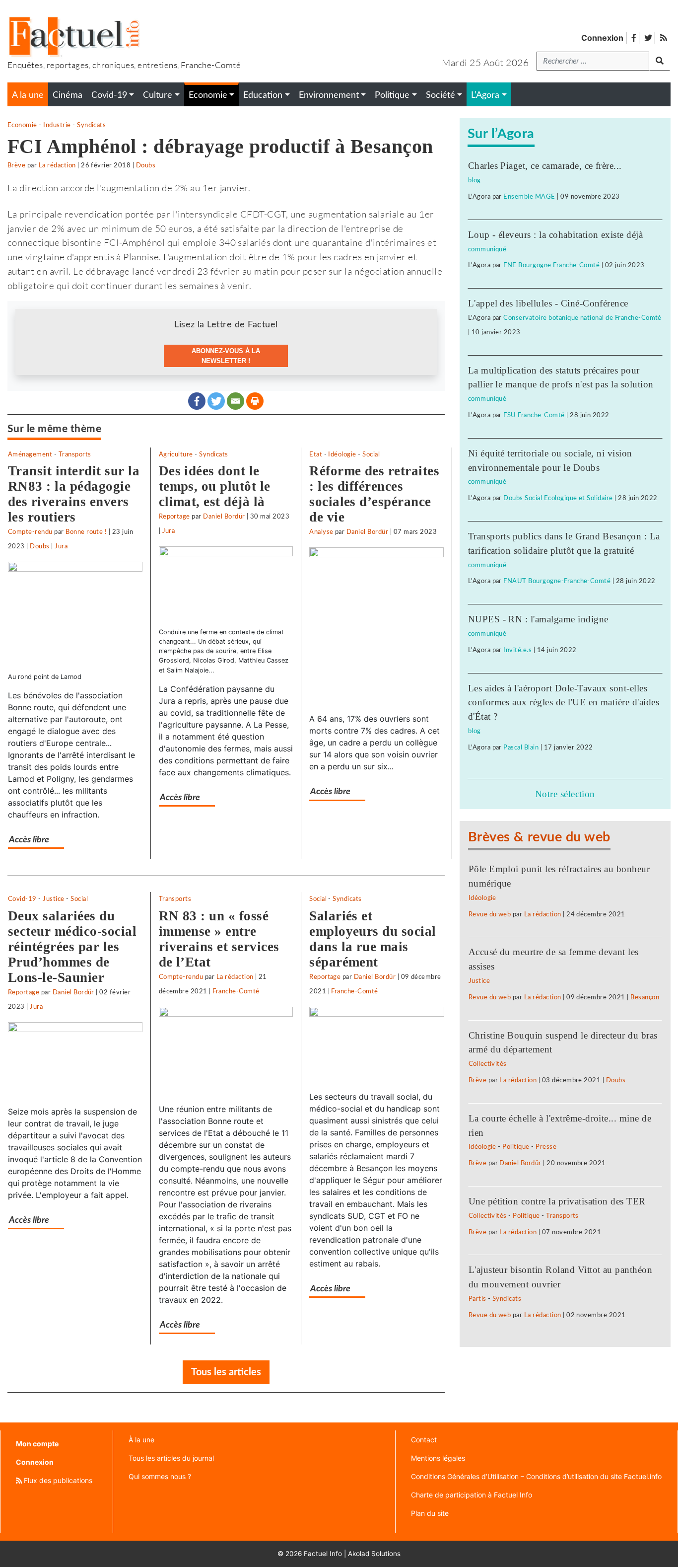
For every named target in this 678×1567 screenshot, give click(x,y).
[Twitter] (216, 401)
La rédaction (57, 165)
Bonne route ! (86, 532)
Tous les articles (226, 1372)
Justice (53, 899)
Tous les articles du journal (171, 1458)
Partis (477, 1299)
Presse (546, 1147)
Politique (515, 1147)
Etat (315, 454)
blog (474, 180)
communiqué (487, 249)
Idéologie (342, 454)
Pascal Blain (521, 747)
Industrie (56, 125)
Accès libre (29, 839)
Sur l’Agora (501, 134)
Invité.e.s (517, 650)
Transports (75, 454)
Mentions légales (438, 1458)
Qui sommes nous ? (160, 1476)
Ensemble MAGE (529, 197)
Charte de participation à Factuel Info (471, 1495)
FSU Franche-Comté (533, 415)
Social (371, 454)
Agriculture (176, 454)
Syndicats (91, 125)
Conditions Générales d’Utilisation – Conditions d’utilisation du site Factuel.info (536, 1476)
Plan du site (430, 1513)
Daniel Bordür (224, 517)
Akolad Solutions (374, 1554)
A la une (28, 95)
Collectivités (488, 1064)
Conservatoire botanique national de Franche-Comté (582, 318)
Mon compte (37, 1443)
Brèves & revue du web (539, 837)
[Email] (235, 401)
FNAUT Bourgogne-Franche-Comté (556, 581)
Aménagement (30, 454)
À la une (141, 1439)
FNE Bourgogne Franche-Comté (551, 265)
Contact (424, 1439)
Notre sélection (565, 794)
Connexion (602, 38)
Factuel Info (323, 1554)
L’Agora (485, 95)
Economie (22, 125)
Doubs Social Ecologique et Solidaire (557, 498)
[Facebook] (196, 401)
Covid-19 (22, 899)
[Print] (255, 401)
